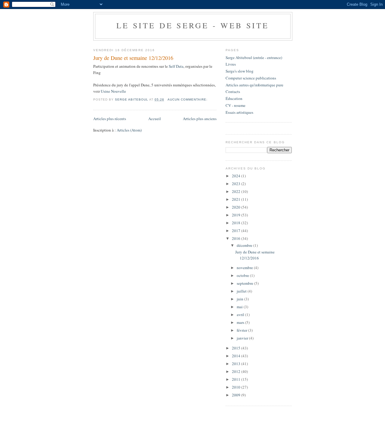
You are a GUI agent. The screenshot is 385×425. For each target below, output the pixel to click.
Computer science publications (251, 78)
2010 (236, 387)
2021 (236, 199)
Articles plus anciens (200, 118)
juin (240, 299)
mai (240, 306)
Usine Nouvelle (113, 91)
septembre (245, 283)
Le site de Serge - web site (192, 25)
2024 (236, 175)
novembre (245, 267)
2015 (236, 348)
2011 (236, 379)
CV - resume (235, 105)
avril (241, 314)
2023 (236, 183)
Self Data (176, 66)
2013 (236, 363)
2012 (236, 371)
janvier (243, 338)
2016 (236, 238)
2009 (236, 395)
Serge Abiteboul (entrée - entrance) (254, 57)
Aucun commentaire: (188, 99)
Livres (231, 64)
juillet (242, 291)
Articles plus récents (109, 118)
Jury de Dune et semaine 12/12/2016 (133, 57)
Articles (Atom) (129, 130)
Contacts (233, 91)
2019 (236, 215)
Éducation (234, 98)
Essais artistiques (239, 112)
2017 (236, 230)
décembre (245, 245)
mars (241, 322)
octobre (243, 275)
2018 (236, 222)
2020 (236, 207)
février (242, 330)
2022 (236, 191)
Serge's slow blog (240, 71)
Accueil (154, 118)
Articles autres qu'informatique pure (254, 85)
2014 (236, 355)
